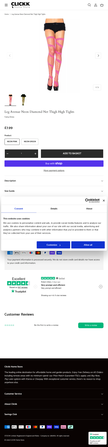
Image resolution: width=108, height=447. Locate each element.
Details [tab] (54, 208)
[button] (102, 5)
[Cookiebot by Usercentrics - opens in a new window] (87, 200)
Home (6, 14)
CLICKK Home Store (17, 440)
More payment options (54, 170)
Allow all (88, 245)
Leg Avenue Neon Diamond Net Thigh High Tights (28, 14)
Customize (52, 245)
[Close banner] (104, 201)
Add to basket (72, 153)
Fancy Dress (9, 117)
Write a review (91, 325)
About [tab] (89, 208)
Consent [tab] (18, 208)
